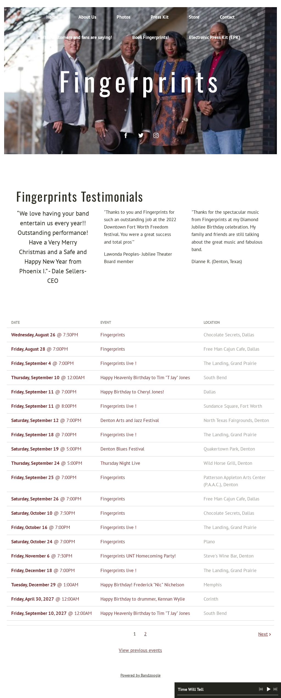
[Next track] (275, 689)
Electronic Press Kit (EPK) (214, 37)
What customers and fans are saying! (76, 37)
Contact (227, 17)
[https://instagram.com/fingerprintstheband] (156, 135)
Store (194, 17)
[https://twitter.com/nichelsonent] (141, 135)
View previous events (140, 650)
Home (52, 17)
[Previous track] (260, 689)
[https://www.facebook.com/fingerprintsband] (125, 135)
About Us (87, 17)
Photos (123, 17)
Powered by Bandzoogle (140, 675)
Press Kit (159, 17)
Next (263, 634)
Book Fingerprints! (150, 37)
